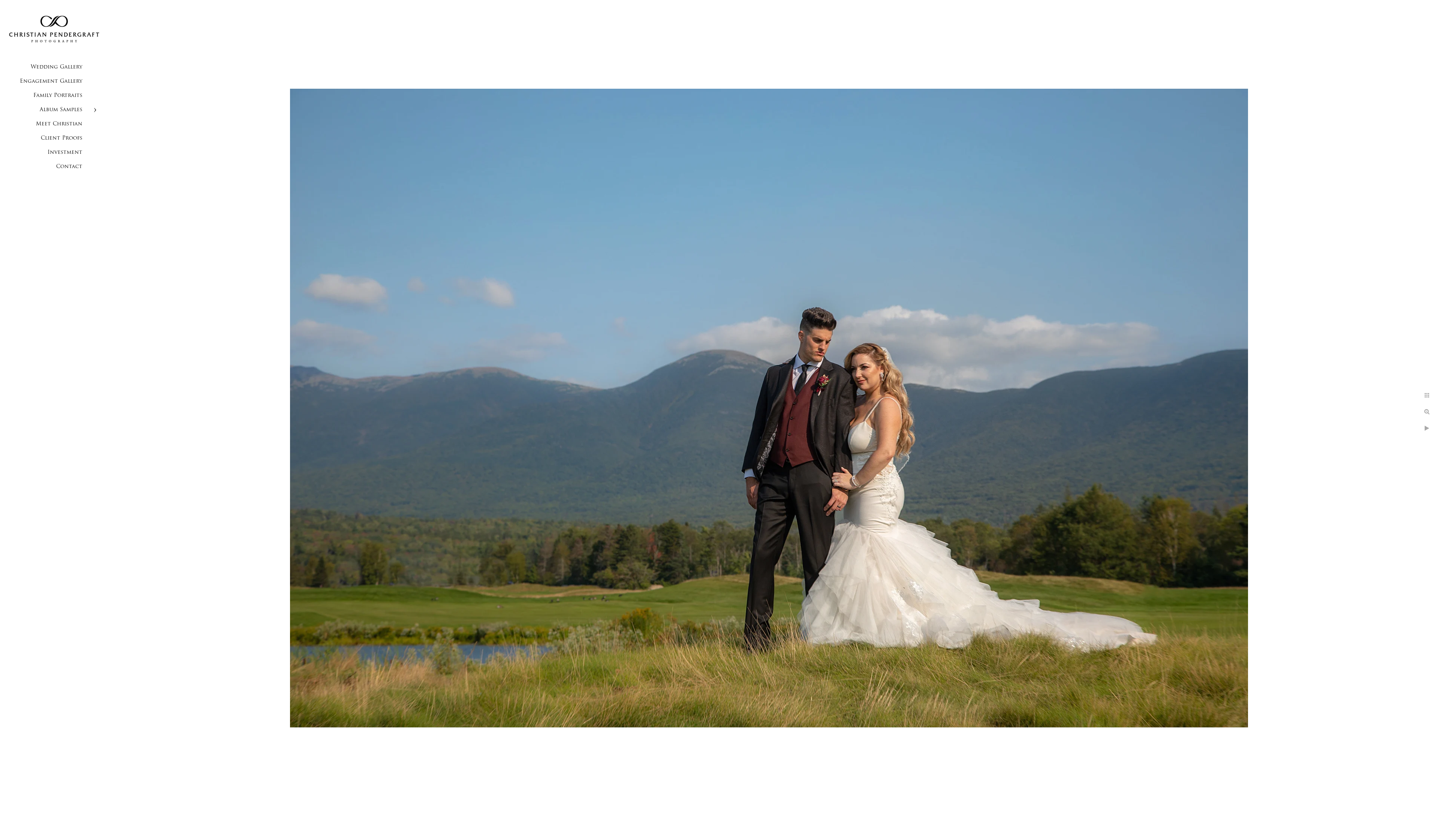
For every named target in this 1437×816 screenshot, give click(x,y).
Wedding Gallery (56, 67)
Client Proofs (61, 138)
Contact (69, 167)
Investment (65, 152)
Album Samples (61, 110)
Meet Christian (59, 124)
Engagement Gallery (51, 81)
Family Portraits (57, 95)
